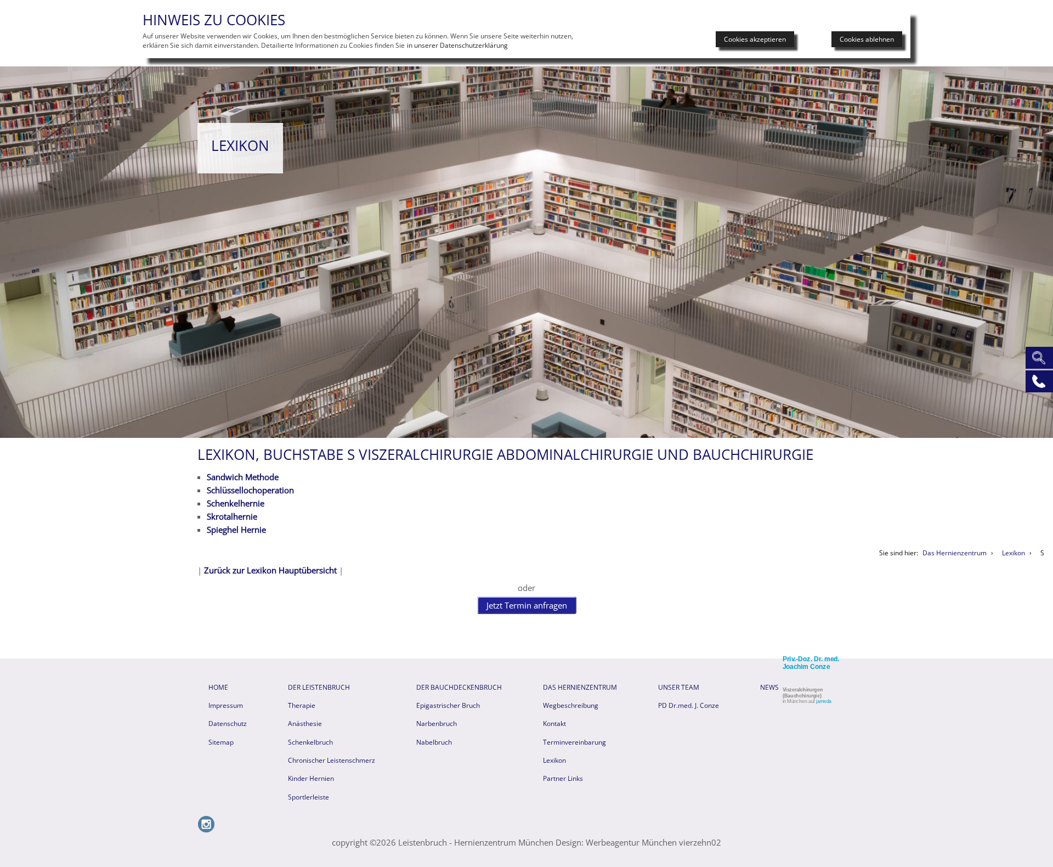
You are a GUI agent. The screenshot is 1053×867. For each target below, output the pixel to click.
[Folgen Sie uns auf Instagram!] (206, 829)
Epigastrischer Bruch (448, 705)
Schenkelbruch (310, 742)
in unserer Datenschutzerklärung (457, 45)
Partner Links (563, 778)
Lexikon (554, 760)
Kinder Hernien (311, 778)
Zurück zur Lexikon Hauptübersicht (270, 570)
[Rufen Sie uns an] (1038, 380)
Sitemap (221, 742)
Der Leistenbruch (319, 687)
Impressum (225, 705)
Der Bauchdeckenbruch (459, 687)
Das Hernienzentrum (580, 687)
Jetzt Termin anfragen (526, 605)
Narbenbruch (436, 723)
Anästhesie (305, 723)
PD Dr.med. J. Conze (688, 705)
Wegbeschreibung (570, 705)
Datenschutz (227, 723)
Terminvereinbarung (574, 742)
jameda (823, 701)
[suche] (1038, 357)
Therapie (301, 705)
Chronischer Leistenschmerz (331, 760)
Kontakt (554, 723)
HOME (218, 687)
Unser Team (678, 687)
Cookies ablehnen (867, 39)
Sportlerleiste (308, 797)
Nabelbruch (434, 742)
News (769, 687)
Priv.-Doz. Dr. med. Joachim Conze (811, 663)
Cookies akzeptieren (755, 39)
